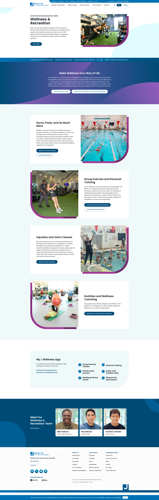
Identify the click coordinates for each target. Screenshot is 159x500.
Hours (67, 1)
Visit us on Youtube (41, 471)
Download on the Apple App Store (46, 370)
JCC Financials (76, 467)
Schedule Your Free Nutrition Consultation (99, 313)
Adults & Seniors (84, 5)
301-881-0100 (34, 461)
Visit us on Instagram (36, 471)
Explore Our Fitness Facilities (47, 150)
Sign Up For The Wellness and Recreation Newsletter (89, 91)
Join (119, 5)
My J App (99, 60)
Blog (96, 1)
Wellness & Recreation (58, 5)
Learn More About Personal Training (97, 205)
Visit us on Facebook (32, 471)
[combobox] (79, 60)
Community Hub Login (123, 1)
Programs (54, 1)
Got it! (125, 497)
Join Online (36, 44)
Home (91, 482)
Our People (75, 458)
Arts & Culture (96, 5)
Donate (108, 464)
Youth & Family (72, 5)
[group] (67, 422)
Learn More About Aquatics (47, 262)
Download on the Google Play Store (47, 372)
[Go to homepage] (39, 4)
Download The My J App (61, 91)
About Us (72, 1)
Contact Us (112, 1)
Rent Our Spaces (81, 1)
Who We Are (76, 455)
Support (125, 5)
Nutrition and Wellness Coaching (84, 60)
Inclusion (106, 5)
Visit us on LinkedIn (45, 471)
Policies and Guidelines (79, 470)
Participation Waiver (45, 155)
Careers (74, 464)
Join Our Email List (111, 458)
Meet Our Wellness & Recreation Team (116, 60)
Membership (93, 464)
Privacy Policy (75, 482)
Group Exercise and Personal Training (41, 60)
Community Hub (111, 470)
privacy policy (117, 497)
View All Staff (34, 428)
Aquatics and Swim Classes (63, 60)
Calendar (61, 1)
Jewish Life (90, 1)
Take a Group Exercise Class (95, 209)
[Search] (114, 5)
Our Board (75, 461)
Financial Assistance (95, 470)
